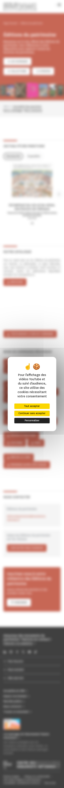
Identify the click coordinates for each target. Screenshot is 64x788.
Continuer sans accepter (31, 413)
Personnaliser (32, 420)
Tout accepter (32, 406)
